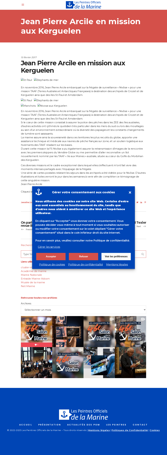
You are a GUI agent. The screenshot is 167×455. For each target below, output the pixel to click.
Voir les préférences (116, 256)
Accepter (51, 256)
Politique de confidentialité (85, 264)
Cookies (155, 430)
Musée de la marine (33, 282)
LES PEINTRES (116, 424)
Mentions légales (117, 264)
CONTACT (140, 424)
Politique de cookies (52, 264)
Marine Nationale (31, 274)
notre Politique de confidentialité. (107, 240)
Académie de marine (33, 271)
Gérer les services (49, 246)
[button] (130, 192)
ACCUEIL (25, 424)
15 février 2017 (29, 57)
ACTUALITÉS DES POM (83, 424)
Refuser (83, 256)
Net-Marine (28, 286)
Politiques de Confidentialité (130, 430)
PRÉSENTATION (49, 424)
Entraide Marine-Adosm (35, 278)
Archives (26, 303)
